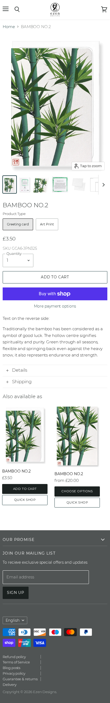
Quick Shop (25, 500)
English (12, 620)
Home (9, 26)
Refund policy (14, 657)
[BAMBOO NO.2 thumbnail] (41, 184)
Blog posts (11, 668)
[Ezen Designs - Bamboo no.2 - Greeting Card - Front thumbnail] (9, 184)
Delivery (9, 684)
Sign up (15, 592)
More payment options (55, 306)
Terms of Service (16, 662)
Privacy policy (14, 673)
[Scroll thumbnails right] (102, 185)
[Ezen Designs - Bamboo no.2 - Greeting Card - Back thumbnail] (24, 184)
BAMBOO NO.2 (16, 471)
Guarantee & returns (20, 679)
